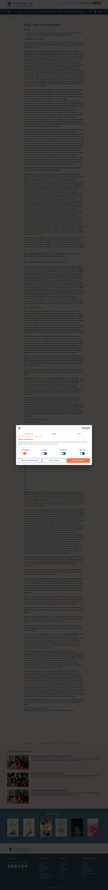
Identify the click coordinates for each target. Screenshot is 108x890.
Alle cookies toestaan (78, 460)
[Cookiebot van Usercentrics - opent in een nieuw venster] (82, 428)
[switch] (44, 453)
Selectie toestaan (54, 460)
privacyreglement (38, 444)
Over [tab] (79, 434)
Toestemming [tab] (29, 434)
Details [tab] (54, 434)
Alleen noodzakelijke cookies (29, 460)
